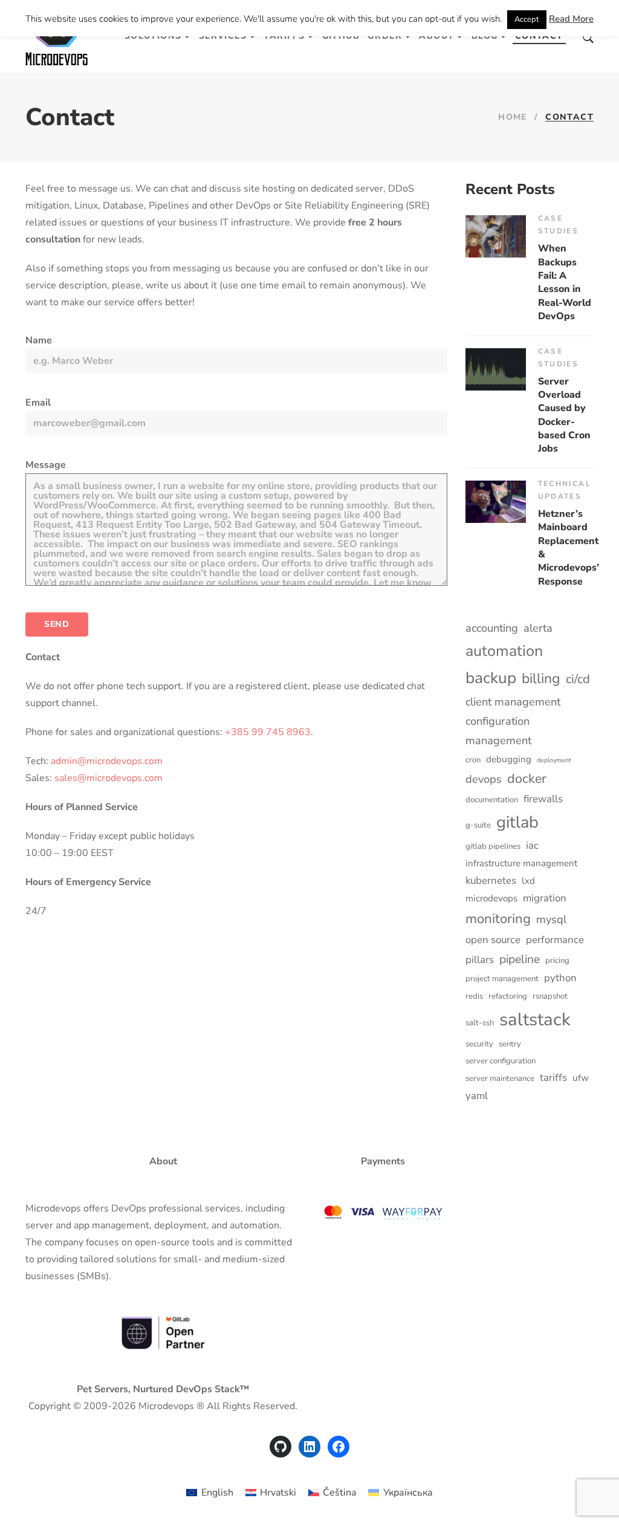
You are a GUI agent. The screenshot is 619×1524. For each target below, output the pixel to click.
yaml (476, 1096)
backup (490, 678)
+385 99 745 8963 (268, 732)
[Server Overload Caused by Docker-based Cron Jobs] (495, 369)
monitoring (498, 918)
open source (492, 940)
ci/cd (578, 678)
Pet (84, 1389)
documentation (491, 799)
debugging (508, 759)
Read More (571, 19)
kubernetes (490, 880)
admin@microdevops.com (107, 761)
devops (483, 778)
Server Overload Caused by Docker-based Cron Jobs (564, 415)
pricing (557, 960)
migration (544, 898)
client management (512, 701)
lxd (528, 881)
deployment (554, 760)
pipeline (519, 959)
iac (532, 845)
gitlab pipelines (492, 846)
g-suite (478, 825)
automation (504, 651)
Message (45, 465)
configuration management (498, 730)
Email (38, 402)
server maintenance (499, 1078)
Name (38, 340)
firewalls (543, 799)
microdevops (491, 898)
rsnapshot (550, 996)
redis (474, 996)
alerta (538, 627)
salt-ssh (479, 1022)
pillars (479, 960)
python (560, 978)
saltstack (535, 1019)
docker (526, 779)
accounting (491, 627)
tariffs (553, 1078)
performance (555, 940)
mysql (551, 919)
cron (473, 759)
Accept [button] (526, 19)
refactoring (507, 996)
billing (541, 678)
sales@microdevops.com (108, 778)
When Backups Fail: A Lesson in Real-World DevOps (564, 282)
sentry (510, 1044)
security (479, 1044)
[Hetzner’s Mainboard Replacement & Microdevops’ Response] (495, 502)
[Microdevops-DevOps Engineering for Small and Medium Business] (56, 36)
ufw (580, 1078)
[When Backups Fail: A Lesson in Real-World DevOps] (495, 236)
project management (502, 978)
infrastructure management (521, 863)
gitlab (517, 822)
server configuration (500, 1060)
